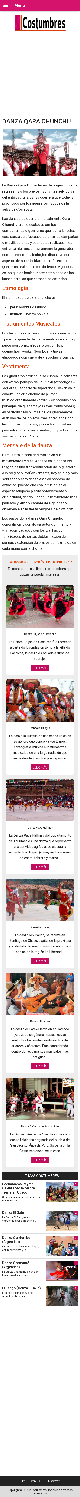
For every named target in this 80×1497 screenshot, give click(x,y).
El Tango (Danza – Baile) (21, 1288)
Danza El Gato (13, 1213)
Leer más (40, 668)
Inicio (23, 1481)
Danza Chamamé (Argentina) (15, 1265)
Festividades (51, 1481)
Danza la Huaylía (40, 728)
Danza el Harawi (40, 1021)
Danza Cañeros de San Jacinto (40, 1126)
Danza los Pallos (40, 927)
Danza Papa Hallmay (40, 827)
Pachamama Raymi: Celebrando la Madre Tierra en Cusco (18, 1188)
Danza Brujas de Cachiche (40, 634)
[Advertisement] (40, 75)
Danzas (34, 1481)
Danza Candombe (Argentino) (16, 1240)
